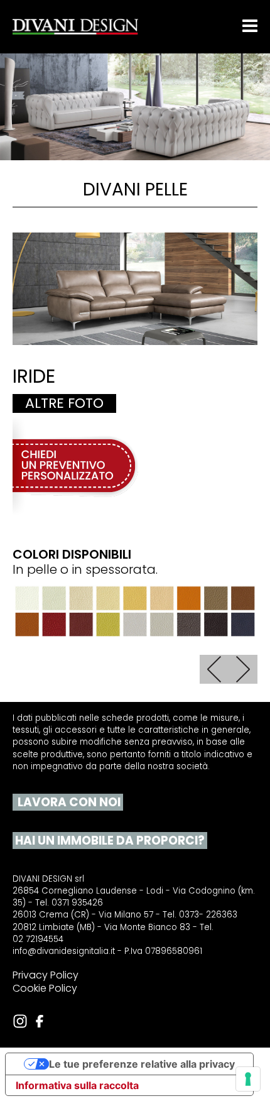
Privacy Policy (45, 975)
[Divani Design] (75, 27)
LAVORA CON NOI (68, 802)
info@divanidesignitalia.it (64, 951)
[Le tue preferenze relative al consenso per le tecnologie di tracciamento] (248, 1079)
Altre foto (64, 403)
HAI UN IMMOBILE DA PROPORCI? (109, 841)
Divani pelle (135, 189)
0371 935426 (77, 903)
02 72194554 (38, 939)
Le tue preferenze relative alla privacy (142, 1064)
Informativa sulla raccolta (77, 1085)
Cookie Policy (45, 988)
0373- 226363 (208, 915)
